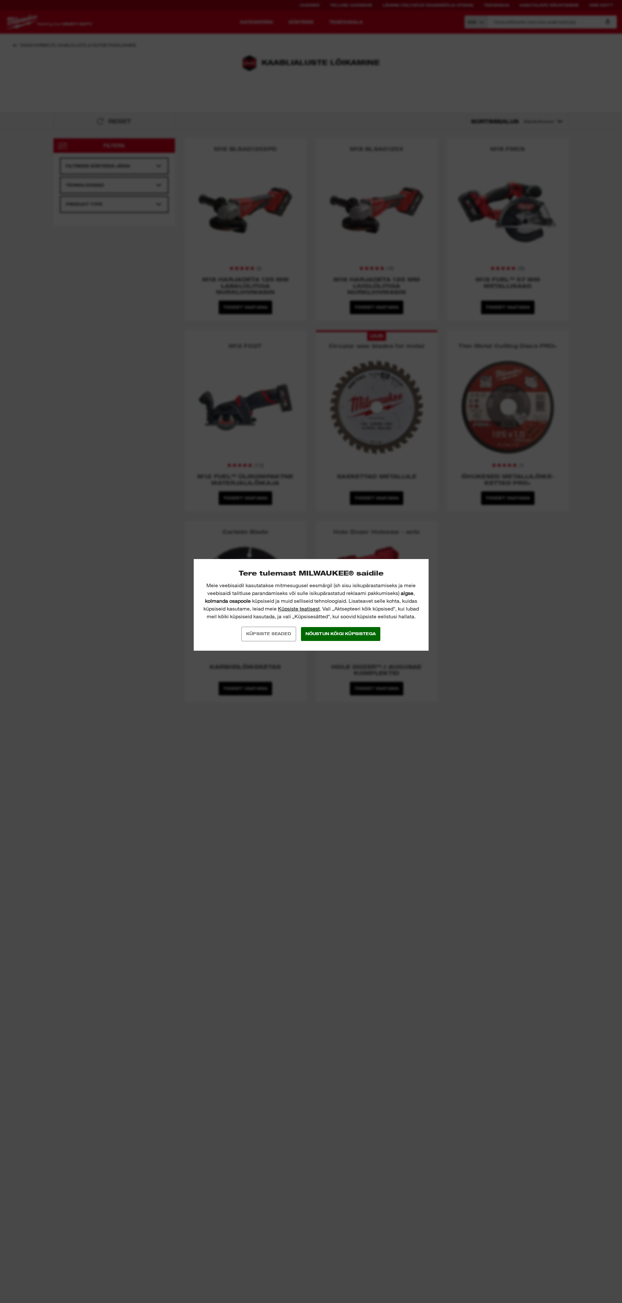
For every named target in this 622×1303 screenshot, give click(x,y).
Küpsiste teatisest (299, 608)
